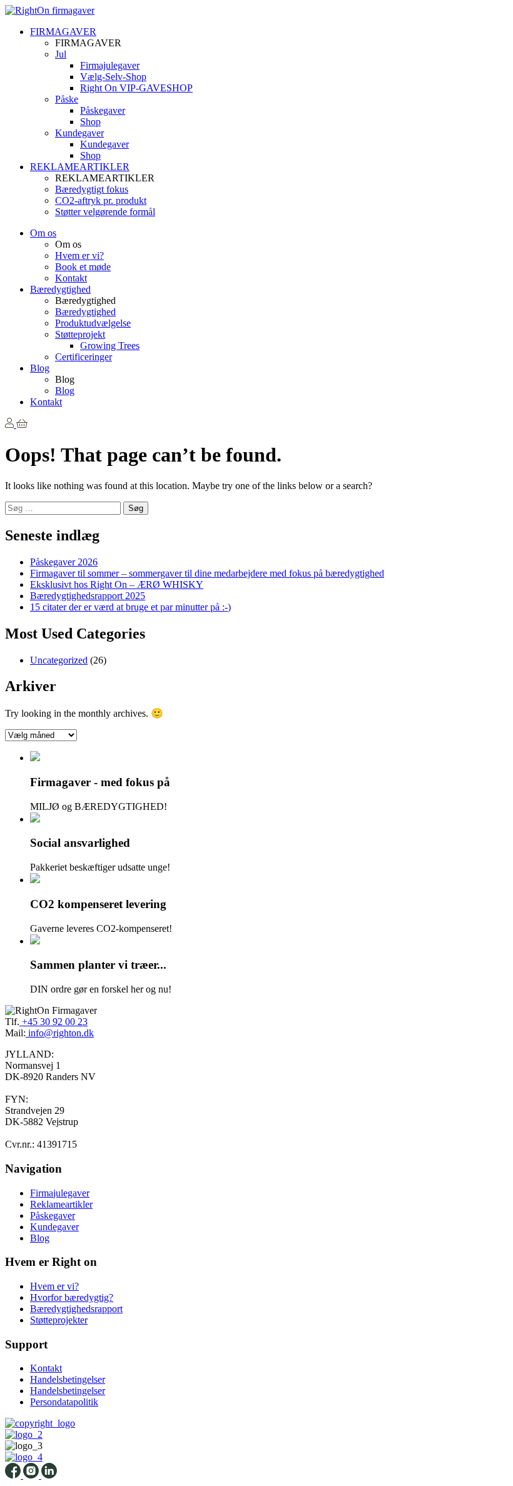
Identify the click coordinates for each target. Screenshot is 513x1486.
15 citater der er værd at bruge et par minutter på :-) (130, 607)
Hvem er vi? (79, 255)
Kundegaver (79, 133)
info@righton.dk (60, 1033)
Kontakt (71, 278)
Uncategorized (59, 660)
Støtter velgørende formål (105, 211)
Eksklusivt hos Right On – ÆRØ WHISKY (116, 584)
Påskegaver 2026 (64, 562)
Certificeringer (83, 356)
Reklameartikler (61, 1204)
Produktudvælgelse (93, 323)
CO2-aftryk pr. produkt (100, 200)
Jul (60, 54)
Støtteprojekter (59, 1320)
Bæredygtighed (60, 289)
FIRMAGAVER (63, 31)
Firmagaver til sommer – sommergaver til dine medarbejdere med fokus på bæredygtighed (207, 573)
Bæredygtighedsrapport (76, 1308)
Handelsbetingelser (67, 1379)
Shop (90, 121)
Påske (66, 99)
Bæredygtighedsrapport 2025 (87, 595)
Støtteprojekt (80, 334)
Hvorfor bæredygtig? (71, 1297)
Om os (43, 233)
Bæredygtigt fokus (91, 189)
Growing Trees (110, 345)
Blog (39, 368)
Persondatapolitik (64, 1402)
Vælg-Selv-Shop (113, 76)
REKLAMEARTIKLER (80, 166)
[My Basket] (22, 424)
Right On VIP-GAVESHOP (136, 88)
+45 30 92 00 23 (53, 1021)
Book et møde (83, 266)
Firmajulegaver (110, 65)
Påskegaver (102, 110)
